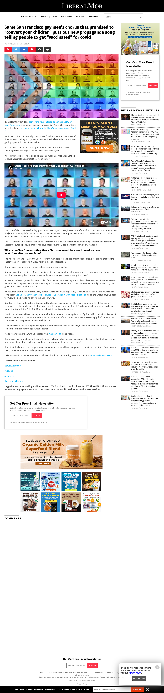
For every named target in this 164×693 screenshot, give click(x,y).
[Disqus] (61, 554)
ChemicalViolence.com (101, 355)
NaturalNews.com (12, 366)
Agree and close (139, 678)
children (37, 386)
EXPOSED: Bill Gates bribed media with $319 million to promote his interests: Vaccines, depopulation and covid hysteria (145, 351)
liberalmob (93, 17)
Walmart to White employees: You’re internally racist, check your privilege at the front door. (144, 321)
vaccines (96, 389)
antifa (54, 17)
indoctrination (68, 386)
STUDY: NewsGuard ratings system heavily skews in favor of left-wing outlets (145, 197)
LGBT (87, 386)
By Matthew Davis (145, 190)
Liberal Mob (95, 386)
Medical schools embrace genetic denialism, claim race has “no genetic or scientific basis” (145, 294)
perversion (9, 389)
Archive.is (9, 376)
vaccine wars (85, 389)
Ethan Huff (24, 44)
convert (46, 386)
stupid (63, 389)
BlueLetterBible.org (13, 381)
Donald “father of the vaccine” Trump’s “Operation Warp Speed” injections (51, 295)
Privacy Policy (82, 684)
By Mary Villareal (145, 372)
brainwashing (25, 386)
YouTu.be (8, 371)
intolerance (66, 17)
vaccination (72, 389)
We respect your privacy (68, 677)
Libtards (106, 386)
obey (113, 386)
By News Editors (145, 142)
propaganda (22, 389)
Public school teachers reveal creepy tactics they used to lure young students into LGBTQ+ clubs (145, 267)
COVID (53, 386)
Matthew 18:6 (55, 334)
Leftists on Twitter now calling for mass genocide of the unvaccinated (145, 209)
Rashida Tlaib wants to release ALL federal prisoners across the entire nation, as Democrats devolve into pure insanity (144, 307)
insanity (80, 386)
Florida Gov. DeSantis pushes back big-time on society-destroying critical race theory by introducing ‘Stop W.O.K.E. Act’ (145, 118)
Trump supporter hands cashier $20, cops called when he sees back (144, 255)
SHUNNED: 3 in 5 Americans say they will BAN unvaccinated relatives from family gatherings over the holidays (144, 365)
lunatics (44, 17)
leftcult (80, 17)
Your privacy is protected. (18, 422)
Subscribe (137, 689)
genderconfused (28, 17)
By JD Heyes (144, 125)
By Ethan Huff (144, 173)
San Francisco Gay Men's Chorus (44, 389)
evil (59, 386)
